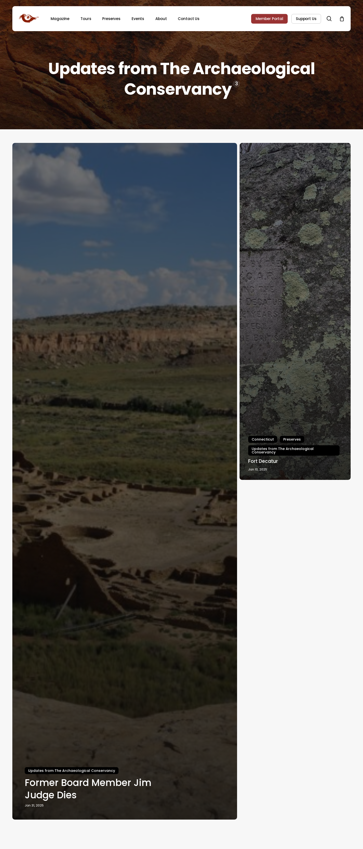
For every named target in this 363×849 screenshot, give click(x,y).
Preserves (292, 439)
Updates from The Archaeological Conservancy (71, 770)
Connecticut (263, 439)
